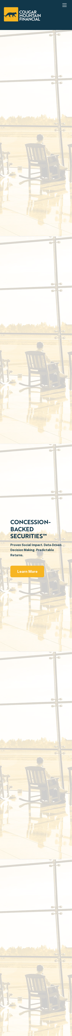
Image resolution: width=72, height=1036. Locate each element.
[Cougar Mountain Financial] (22, 19)
